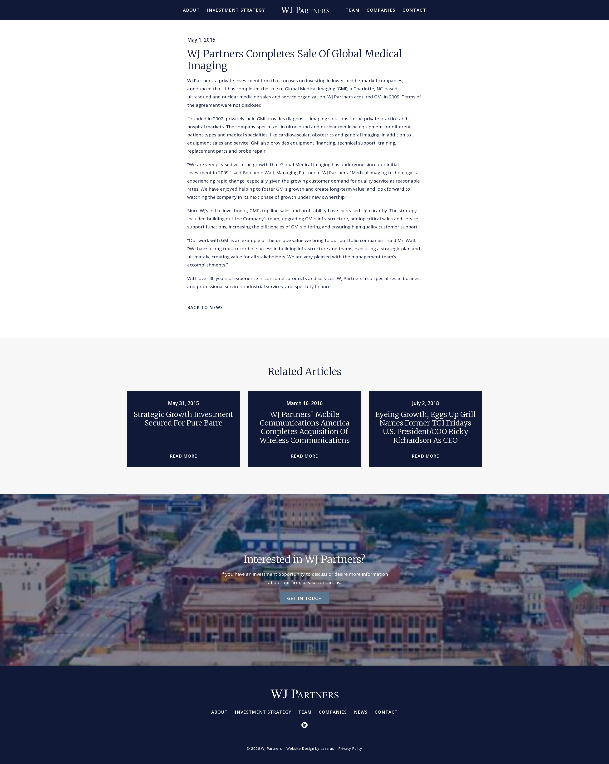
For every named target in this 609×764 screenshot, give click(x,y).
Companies (381, 10)
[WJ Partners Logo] (305, 10)
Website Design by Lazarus (310, 748)
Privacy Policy (350, 748)
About (191, 10)
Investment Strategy (236, 10)
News (361, 712)
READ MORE (183, 456)
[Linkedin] (304, 724)
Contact (414, 10)
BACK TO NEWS (205, 307)
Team (352, 10)
